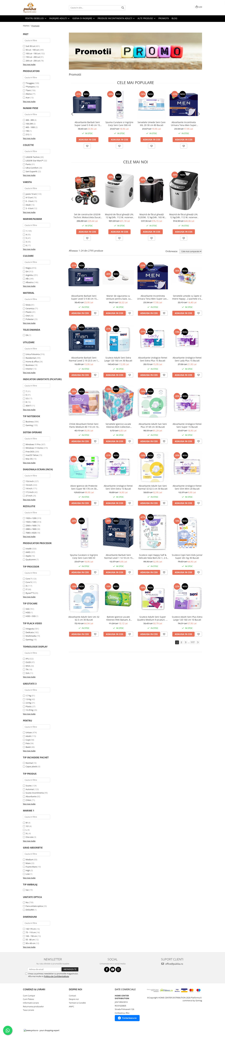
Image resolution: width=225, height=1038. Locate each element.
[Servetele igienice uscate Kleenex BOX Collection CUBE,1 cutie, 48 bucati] (118, 403)
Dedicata (30, 632)
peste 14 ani (31, 194)
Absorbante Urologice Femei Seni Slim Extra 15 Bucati (118, 487)
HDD (28, 612)
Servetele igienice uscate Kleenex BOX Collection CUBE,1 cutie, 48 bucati (118, 425)
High (28, 870)
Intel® (29, 548)
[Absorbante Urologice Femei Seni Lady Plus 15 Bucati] (187, 339)
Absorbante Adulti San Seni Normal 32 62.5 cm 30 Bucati (152, 487)
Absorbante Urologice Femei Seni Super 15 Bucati (187, 425)
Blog (174, 18)
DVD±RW (30, 909)
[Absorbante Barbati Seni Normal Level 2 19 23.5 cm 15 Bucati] (83, 339)
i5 (26, 585)
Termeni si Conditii (77, 1002)
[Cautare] (123, 7)
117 (192, 642)
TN (27, 669)
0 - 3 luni (29, 201)
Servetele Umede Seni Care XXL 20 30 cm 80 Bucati (151, 124)
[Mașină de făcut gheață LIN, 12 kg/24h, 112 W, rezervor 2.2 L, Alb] (119, 190)
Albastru (29, 282)
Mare (28, 863)
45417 (28, 405)
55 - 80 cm (30, 939)
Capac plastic (32, 766)
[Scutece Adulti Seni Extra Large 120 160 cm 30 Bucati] (118, 339)
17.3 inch (30, 492)
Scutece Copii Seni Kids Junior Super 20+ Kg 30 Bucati (187, 556)
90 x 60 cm (30, 943)
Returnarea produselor (33, 1006)
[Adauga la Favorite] (87, 146)
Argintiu (29, 275)
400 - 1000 (30, 127)
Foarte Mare (31, 866)
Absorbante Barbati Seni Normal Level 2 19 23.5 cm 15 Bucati (84, 359)
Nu (27, 902)
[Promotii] (135, 51)
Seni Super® (31, 171)
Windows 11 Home (34, 448)
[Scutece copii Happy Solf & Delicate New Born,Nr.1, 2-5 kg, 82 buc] (152, 532)
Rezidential (31, 358)
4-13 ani (29, 197)
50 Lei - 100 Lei (32, 49)
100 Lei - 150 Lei (33, 53)
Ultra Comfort (32, 167)
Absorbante (31, 796)
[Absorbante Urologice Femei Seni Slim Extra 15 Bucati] (118, 467)
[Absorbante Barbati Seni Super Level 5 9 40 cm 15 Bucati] (87, 104)
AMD (28, 552)
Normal (29, 763)
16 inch (29, 485)
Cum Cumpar (29, 995)
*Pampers (30, 86)
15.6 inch (30, 481)
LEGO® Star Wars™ (34, 160)
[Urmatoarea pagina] (198, 642)
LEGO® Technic (33, 157)
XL (27, 833)
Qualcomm (31, 559)
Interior (29, 368)
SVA (27, 673)
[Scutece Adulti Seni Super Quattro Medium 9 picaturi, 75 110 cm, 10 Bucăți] (152, 598)
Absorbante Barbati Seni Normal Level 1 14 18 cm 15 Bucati (118, 556)
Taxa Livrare (28, 1010)
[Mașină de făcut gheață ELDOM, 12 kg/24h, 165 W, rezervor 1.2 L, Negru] (151, 190)
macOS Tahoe (32, 455)
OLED (28, 662)
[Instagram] (118, 969)
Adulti (28, 736)
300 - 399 (30, 120)
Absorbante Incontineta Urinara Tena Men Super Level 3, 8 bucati (183, 124)
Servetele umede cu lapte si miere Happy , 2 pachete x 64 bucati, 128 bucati (187, 297)
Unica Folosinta (33, 354)
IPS (27, 658)
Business (30, 365)
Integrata (30, 628)
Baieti (28, 747)
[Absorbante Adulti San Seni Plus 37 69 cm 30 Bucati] (152, 403)
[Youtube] (112, 969)
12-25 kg (29, 710)
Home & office (32, 361)
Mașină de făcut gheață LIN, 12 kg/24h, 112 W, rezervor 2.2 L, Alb (119, 216)
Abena (29, 93)
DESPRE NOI (75, 989)
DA (27, 335)
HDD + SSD (31, 616)
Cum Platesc (28, 999)
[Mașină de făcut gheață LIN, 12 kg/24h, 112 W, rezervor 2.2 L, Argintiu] (183, 190)
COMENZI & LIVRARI (34, 989)
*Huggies (30, 83)
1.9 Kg (28, 699)
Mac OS (29, 458)
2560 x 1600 (31, 525)
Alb (27, 278)
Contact (72, 995)
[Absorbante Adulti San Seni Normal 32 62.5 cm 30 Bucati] (152, 467)
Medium (29, 859)
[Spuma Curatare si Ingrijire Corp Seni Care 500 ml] (119, 104)
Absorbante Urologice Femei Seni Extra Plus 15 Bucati (152, 359)
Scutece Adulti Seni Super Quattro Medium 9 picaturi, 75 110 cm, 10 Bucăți (152, 618)
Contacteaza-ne (129, 1018)
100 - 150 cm (31, 936)
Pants (28, 164)
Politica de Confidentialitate (56, 976)
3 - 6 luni (29, 208)
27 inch (29, 495)
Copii (28, 739)
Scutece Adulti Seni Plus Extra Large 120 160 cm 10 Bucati (187, 618)
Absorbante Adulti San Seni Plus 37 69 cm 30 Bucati (153, 425)
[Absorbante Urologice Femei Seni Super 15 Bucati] (187, 403)
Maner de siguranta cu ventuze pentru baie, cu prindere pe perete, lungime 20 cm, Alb (118, 297)
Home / (27, 25)
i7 (26, 589)
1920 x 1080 (31, 521)
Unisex (29, 732)
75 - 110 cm (31, 932)
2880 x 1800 (31, 529)
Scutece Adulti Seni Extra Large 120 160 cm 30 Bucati (118, 359)
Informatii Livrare (31, 1002)
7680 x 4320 (31, 532)
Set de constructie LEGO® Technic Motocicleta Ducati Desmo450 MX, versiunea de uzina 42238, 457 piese (87, 216)
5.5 (27, 398)
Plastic (29, 312)
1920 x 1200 (31, 518)
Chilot (28, 800)
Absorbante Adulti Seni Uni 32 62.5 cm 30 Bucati (83, 618)
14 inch (29, 488)
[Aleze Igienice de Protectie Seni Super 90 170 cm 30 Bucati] (83, 467)
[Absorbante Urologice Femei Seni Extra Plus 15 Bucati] (152, 339)
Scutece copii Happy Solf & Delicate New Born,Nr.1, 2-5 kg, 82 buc (153, 556)
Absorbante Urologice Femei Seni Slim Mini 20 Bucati (187, 487)
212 (27, 134)
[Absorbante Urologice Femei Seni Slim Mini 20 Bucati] (187, 467)
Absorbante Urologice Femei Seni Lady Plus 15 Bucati (187, 359)
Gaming (29, 425)
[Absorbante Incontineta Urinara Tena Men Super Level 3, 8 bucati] (183, 104)
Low (28, 874)
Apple (28, 555)
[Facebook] (106, 969)
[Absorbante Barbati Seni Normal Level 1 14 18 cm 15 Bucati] (118, 532)
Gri (27, 271)
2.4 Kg (28, 702)
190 (27, 131)
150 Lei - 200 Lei (33, 57)
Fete (28, 743)
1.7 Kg (28, 695)
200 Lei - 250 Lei (33, 60)
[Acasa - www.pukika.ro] (38, 7)
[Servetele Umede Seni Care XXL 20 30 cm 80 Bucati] (151, 104)
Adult (28, 204)
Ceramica (30, 308)
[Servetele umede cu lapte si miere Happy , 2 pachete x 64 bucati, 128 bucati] (187, 277)
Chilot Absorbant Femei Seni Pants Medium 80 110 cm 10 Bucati (83, 425)
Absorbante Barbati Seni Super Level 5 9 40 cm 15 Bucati (87, 124)
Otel (28, 315)
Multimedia (31, 635)
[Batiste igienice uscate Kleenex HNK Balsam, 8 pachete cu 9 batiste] (118, 598)
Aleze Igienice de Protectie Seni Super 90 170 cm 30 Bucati (83, 487)
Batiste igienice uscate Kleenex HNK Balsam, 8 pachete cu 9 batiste (118, 618)
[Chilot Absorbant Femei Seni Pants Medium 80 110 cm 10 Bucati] (83, 403)
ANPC (71, 1006)
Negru (28, 268)
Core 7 (29, 578)
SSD (27, 609)
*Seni (28, 90)
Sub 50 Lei (30, 46)
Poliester (30, 319)
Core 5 (29, 582)
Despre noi (74, 999)
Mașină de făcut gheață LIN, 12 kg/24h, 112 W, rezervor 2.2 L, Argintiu (183, 216)
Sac (27, 889)
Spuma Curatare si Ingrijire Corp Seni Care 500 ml (119, 124)
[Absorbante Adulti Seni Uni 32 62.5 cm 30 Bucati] (83, 598)
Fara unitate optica (34, 906)
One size (29, 837)
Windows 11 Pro (33, 444)
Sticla (28, 304)
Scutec (29, 785)
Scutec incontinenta (35, 792)
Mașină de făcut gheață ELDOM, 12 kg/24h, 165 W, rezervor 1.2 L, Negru (151, 216)
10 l (27, 826)
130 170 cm (31, 928)
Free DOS (30, 451)
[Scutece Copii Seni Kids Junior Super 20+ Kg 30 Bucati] (187, 532)
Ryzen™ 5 (30, 593)
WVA (28, 665)
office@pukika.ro (174, 963)
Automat (30, 789)
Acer (28, 97)
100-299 (29, 123)
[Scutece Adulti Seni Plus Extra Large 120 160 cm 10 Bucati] (187, 598)
